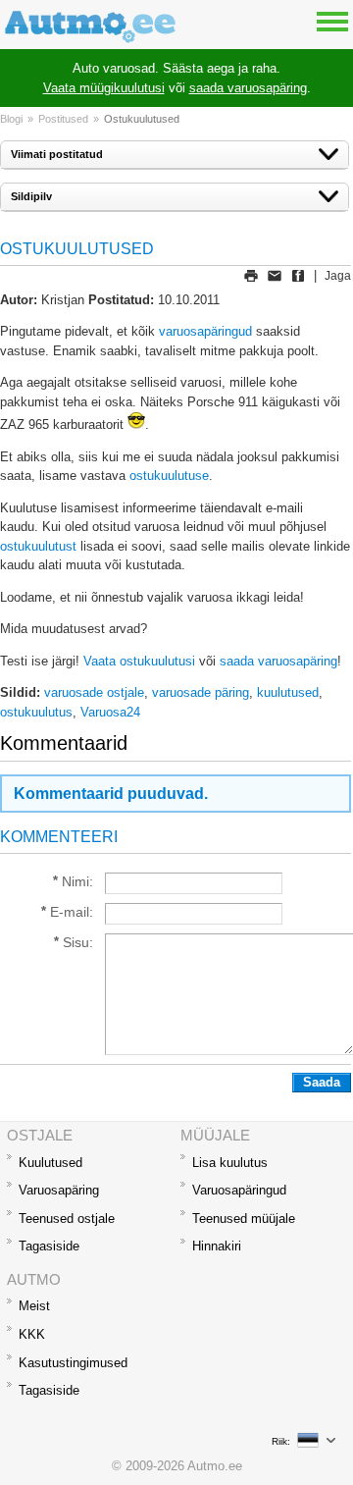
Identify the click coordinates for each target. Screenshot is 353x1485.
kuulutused (288, 692)
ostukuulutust (38, 546)
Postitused (63, 119)
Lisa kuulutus (230, 1162)
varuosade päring (200, 692)
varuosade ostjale (94, 692)
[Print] (251, 276)
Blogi (11, 119)
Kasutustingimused (73, 1362)
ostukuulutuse (169, 475)
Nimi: (77, 881)
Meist (34, 1306)
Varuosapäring (59, 1190)
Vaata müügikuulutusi (104, 87)
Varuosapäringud (239, 1190)
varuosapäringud (205, 331)
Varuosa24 (110, 712)
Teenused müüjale (243, 1218)
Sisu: (78, 942)
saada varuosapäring (248, 87)
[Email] (274, 276)
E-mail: (71, 912)
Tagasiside (49, 1246)
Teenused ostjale (67, 1218)
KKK (32, 1334)
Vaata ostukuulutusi (139, 661)
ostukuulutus (36, 712)
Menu (332, 20)
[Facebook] (298, 276)
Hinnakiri (216, 1246)
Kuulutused (50, 1162)
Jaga (338, 276)
